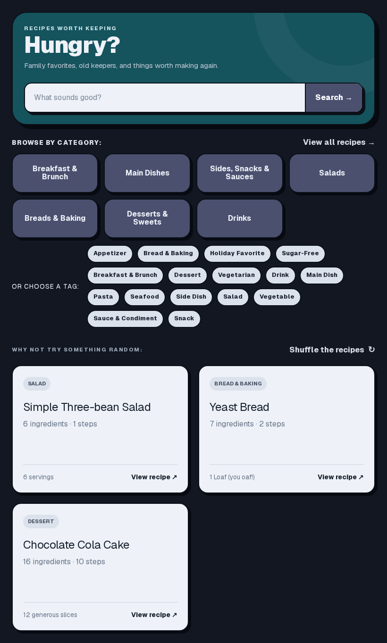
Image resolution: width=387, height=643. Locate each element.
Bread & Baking (168, 253)
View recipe (154, 477)
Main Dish (321, 275)
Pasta (103, 296)
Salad (233, 296)
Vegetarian (236, 275)
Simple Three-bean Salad (87, 407)
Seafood (144, 296)
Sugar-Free (300, 253)
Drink (280, 275)
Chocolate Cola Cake (76, 544)
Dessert (187, 275)
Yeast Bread (239, 407)
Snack (184, 318)
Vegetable (277, 296)
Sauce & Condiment (125, 318)
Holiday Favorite (237, 253)
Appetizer (109, 253)
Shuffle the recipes (332, 349)
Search (334, 97)
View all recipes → (339, 142)
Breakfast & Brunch (125, 275)
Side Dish (191, 296)
